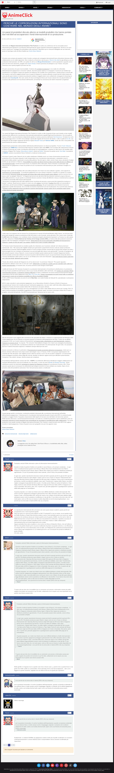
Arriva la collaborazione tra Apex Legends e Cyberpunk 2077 (84, 185)
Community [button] (98, 7)
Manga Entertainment (44, 62)
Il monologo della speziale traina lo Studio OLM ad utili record (84, 169)
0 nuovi (71, 454)
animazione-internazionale (11, 433)
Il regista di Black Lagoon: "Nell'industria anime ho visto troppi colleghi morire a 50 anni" (84, 118)
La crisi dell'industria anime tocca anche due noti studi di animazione (84, 153)
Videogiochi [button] (66, 7)
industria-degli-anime (24, 433)
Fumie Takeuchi (66, 146)
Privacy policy (101, 770)
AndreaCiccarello (10, 675)
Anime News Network (8, 429)
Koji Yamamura (58, 137)
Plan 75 (30, 274)
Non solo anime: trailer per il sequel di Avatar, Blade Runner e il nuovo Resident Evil (85, 136)
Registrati (100, 2)
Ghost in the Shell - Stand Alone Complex (104, 211)
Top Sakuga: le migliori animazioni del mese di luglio (84, 102)
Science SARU (50, 140)
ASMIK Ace (14, 147)
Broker (51, 362)
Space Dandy (32, 63)
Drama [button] (49, 7)
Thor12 (7, 459)
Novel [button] (35, 7)
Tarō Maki (62, 151)
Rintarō (41, 151)
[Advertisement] (76, 16)
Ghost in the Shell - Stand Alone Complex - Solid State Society (104, 72)
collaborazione (33, 433)
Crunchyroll (14, 78)
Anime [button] (7, 7)
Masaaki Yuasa (38, 140)
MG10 (7, 537)
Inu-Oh (68, 138)
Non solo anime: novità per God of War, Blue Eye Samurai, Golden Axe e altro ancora (85, 68)
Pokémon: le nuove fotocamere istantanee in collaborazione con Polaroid (84, 86)
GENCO (6, 153)
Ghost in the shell (54, 60)
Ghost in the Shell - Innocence (104, 101)
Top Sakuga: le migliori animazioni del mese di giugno (84, 200)
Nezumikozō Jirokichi (27, 151)
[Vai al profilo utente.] (10, 443)
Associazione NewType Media (46, 769)
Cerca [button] (82, 7)
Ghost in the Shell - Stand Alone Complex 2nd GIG (104, 184)
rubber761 (8, 695)
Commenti (19, 39)
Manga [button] (21, 7)
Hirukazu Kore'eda (60, 362)
